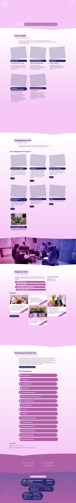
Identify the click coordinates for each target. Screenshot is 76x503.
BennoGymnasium (34, 489)
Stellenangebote (48, 465)
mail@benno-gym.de (34, 490)
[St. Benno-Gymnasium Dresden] (4, 4)
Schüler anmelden (28, 465)
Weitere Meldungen (14, 316)
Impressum (35, 502)
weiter (12, 178)
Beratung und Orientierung (50, 24)
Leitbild (27, 24)
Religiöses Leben (41, 24)
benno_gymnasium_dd (35, 487)
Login (46, 502)
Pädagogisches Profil (33, 24)
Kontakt (29, 502)
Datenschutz (41, 502)
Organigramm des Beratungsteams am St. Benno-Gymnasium (22, 447)
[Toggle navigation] (74, 2)
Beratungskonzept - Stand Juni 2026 (18, 445)
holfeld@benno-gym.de (51, 279)
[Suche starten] (45, 477)
